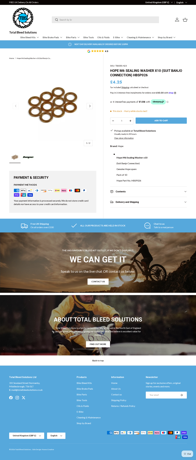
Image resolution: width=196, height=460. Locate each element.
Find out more (98, 344)
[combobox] (105, 19)
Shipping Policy (118, 400)
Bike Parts (71, 37)
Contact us (116, 394)
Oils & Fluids (103, 37)
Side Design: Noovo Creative (43, 449)
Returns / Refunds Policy (123, 406)
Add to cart (161, 120)
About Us (116, 388)
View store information (124, 137)
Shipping (125, 87)
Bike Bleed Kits (28, 37)
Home (11, 58)
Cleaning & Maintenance (139, 37)
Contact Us (98, 281)
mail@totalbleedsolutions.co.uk (27, 389)
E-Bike (116, 37)
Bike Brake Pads (51, 37)
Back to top (98, 360)
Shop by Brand (165, 37)
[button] (98, 51)
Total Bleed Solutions (23, 449)
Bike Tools (88, 37)
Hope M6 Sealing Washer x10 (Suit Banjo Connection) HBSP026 (34, 58)
